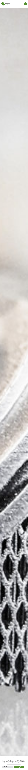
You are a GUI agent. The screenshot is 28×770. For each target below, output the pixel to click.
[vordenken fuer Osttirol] (6, 4)
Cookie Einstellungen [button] (7, 767)
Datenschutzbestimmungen (14, 764)
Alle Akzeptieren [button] (19, 767)
